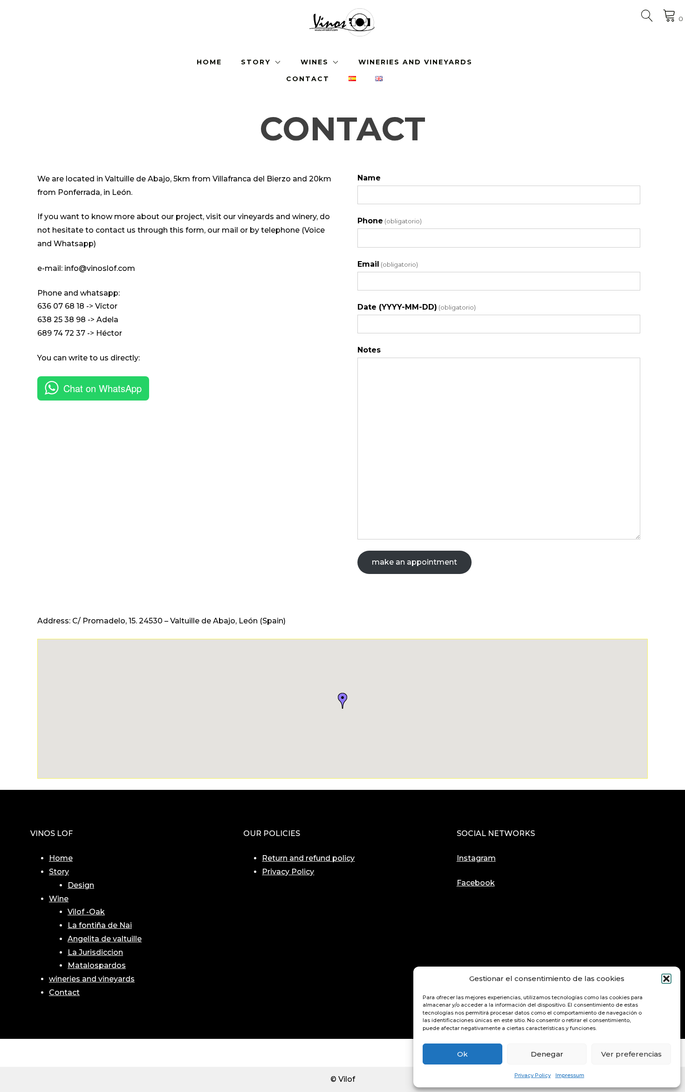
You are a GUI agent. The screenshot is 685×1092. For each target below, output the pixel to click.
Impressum (569, 1075)
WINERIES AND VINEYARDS (415, 62)
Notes (369, 350)
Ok (462, 1054)
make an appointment (414, 562)
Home (61, 858)
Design (81, 885)
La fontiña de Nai (100, 925)
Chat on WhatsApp (102, 388)
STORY (256, 62)
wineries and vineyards (92, 979)
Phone (389, 220)
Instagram (476, 858)
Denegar (547, 1054)
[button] (666, 978)
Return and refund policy (308, 858)
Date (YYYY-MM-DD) (416, 307)
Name (369, 177)
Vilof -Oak (86, 911)
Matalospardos (97, 965)
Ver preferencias (631, 1054)
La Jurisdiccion (95, 952)
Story (59, 871)
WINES (315, 62)
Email (387, 264)
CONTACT (307, 79)
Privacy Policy (532, 1075)
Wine (58, 898)
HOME (209, 62)
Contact (64, 992)
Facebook (476, 882)
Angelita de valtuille (105, 938)
